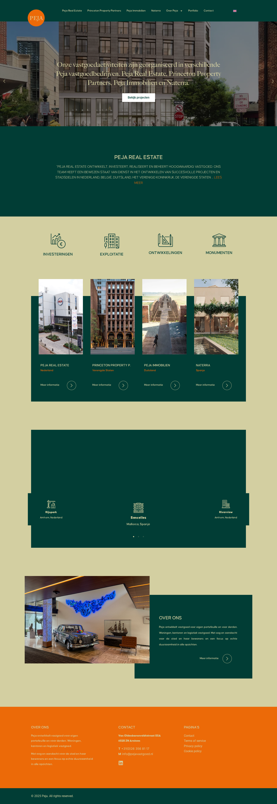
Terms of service (195, 741)
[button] (4, 81)
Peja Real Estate (72, 10)
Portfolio (193, 10)
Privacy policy (193, 746)
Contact (209, 10)
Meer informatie (50, 385)
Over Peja (172, 10)
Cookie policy (193, 751)
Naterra (156, 10)
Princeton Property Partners (104, 10)
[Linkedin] (120, 762)
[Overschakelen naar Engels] (234, 10)
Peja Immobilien (136, 10)
